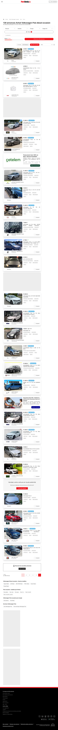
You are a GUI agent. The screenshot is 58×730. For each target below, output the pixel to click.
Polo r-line (11, 592)
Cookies (4, 709)
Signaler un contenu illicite (7, 714)
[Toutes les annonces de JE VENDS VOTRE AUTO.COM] (7, 476)
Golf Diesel (12, 583)
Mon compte (5, 724)
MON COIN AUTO (15, 522)
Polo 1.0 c (22, 592)
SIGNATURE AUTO (15, 95)
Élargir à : (8, 38)
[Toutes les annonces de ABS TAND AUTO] (7, 541)
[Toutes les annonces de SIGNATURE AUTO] (7, 95)
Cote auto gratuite (22, 488)
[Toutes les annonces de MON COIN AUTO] (7, 523)
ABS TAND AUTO (15, 540)
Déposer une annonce (14, 724)
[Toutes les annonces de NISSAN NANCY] (7, 442)
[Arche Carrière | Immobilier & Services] (52, 725)
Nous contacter (5, 702)
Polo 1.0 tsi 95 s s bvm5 (8, 594)
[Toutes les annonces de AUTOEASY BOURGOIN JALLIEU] (7, 183)
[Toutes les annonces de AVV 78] (7, 132)
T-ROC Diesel (26, 583)
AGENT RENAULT (15, 392)
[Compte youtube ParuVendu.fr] (54, 716)
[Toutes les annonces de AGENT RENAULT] (7, 393)
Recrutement (5, 696)
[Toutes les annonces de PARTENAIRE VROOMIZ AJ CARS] (7, 235)
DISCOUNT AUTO (15, 77)
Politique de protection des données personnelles (12, 711)
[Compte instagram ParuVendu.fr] (48, 716)
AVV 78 (13, 131)
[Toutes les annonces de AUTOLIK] (7, 217)
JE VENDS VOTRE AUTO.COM (17, 475)
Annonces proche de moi (8, 726)
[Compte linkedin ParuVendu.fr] (42, 716)
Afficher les (39, 39)
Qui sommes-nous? (6, 693)
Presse (4, 699)
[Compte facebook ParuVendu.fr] (45, 716)
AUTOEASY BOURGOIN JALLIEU (18, 182)
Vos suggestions (6, 707)
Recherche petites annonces (27, 724)
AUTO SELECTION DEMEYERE (17, 322)
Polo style (17, 592)
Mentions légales (6, 712)
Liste (20, 44)
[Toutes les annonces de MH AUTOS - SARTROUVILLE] (7, 252)
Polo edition (6, 592)
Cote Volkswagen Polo (8, 606)
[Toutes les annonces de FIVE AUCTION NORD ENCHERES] (7, 341)
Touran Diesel (33, 583)
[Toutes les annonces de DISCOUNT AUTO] (7, 78)
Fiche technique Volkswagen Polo (20, 606)
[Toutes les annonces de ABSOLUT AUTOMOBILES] (7, 375)
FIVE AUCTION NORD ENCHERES (18, 340)
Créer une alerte (35, 44)
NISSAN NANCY (15, 441)
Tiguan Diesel (6, 583)
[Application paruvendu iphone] (44, 719)
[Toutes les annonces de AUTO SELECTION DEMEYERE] (7, 323)
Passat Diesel (6, 586)
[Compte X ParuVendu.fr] (40, 716)
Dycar (13, 60)
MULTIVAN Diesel (19, 583)
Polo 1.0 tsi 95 (28, 592)
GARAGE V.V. (14, 458)
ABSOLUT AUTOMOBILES (16, 374)
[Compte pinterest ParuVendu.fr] (51, 716)
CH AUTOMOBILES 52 (16, 149)
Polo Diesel (12, 600)
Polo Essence (6, 600)
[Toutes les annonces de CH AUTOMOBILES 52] (7, 150)
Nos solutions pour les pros (8, 694)
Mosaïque (26, 44)
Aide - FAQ (5, 704)
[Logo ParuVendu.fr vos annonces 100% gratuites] (26, 3)
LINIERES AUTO (15, 357)
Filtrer (30, 31)
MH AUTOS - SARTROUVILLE (17, 251)
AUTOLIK (13, 216)
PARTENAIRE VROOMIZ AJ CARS (18, 234)
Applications (5, 701)
